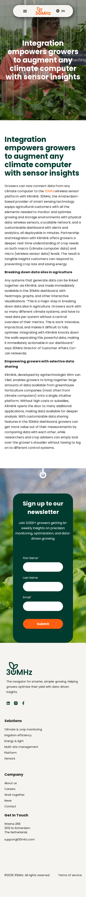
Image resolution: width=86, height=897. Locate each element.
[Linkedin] (8, 703)
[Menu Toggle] (25, 11)
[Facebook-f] (23, 703)
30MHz (50, 191)
